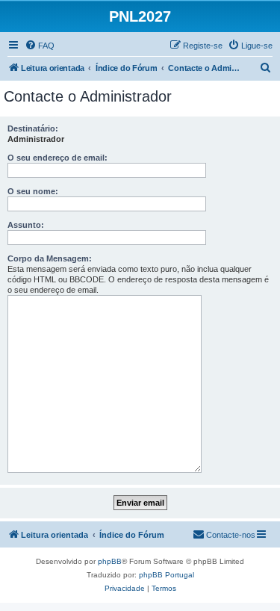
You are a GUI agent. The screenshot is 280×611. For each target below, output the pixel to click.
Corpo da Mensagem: (49, 258)
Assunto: (25, 224)
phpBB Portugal (166, 575)
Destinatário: (32, 128)
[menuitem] (40, 46)
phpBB (110, 561)
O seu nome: (32, 191)
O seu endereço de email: (57, 157)
